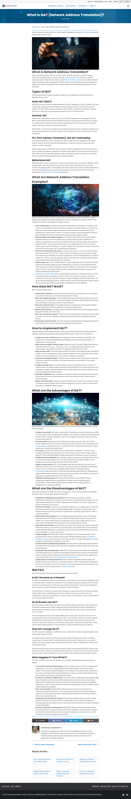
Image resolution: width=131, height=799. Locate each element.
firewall (73, 77)
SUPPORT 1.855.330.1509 (101, 786)
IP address (86, 32)
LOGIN (127, 1)
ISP (48, 462)
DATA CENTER (70, 6)
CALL (121, 1)
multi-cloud (55, 172)
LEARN (92, 6)
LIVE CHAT (6, 786)
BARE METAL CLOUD (55, 6)
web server (80, 251)
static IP (69, 111)
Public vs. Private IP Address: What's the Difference (63, 773)
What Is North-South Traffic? (87, 744)
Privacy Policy (52, 794)
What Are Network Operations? (44, 744)
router (68, 77)
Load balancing (40, 471)
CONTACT (116, 1)
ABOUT (110, 1)
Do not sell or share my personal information (88, 794)
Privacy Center (68, 794)
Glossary (35, 27)
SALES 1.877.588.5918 (120, 786)
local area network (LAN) (72, 80)
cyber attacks (41, 446)
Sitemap (60, 794)
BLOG (106, 1)
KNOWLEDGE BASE (98, 1)
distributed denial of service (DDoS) (66, 557)
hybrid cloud (46, 172)
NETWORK (82, 6)
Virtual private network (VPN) (45, 274)
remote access (66, 566)
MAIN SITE (90, 1)
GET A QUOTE (16, 786)
